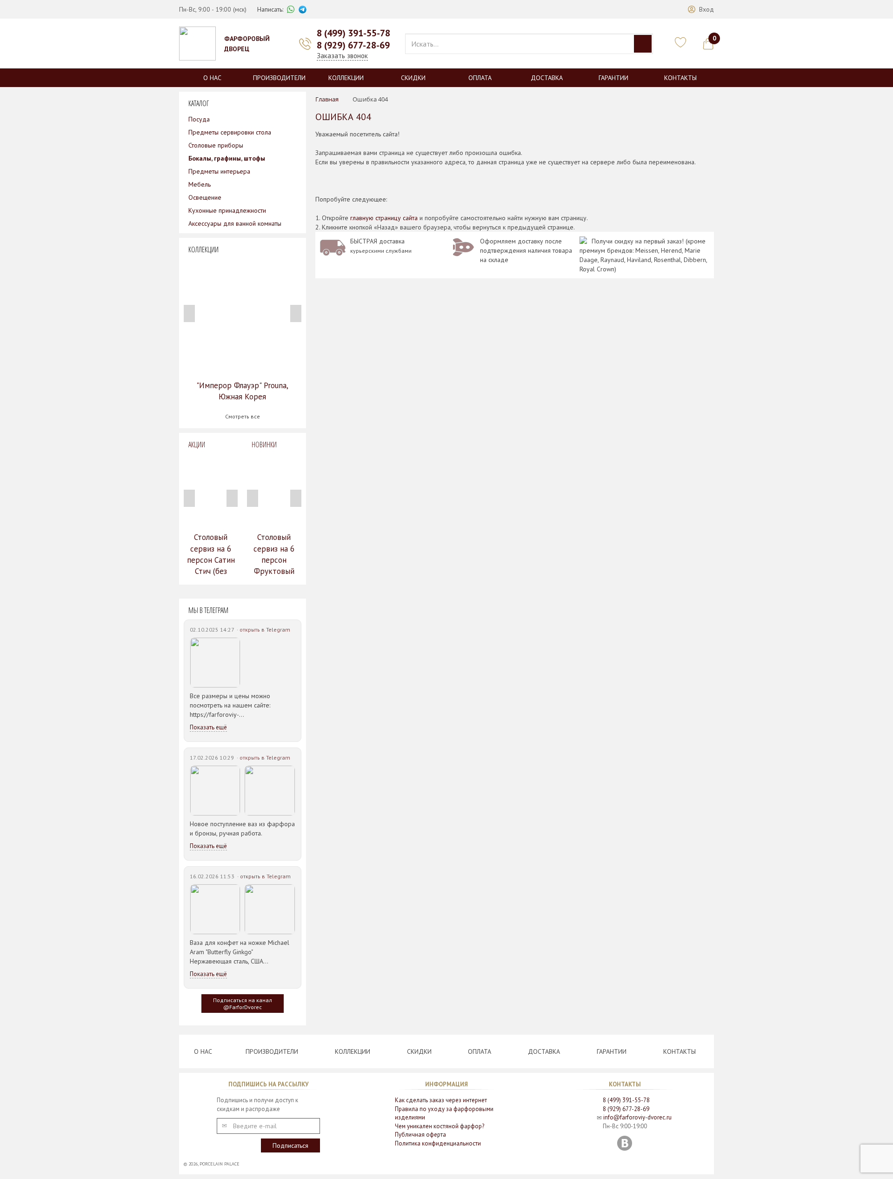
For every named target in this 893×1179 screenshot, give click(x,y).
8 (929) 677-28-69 (353, 45)
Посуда (199, 119)
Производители (279, 78)
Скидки (413, 78)
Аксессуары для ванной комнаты (234, 223)
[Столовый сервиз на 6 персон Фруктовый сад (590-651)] (274, 490)
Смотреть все (242, 416)
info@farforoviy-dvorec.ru (637, 1117)
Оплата (480, 78)
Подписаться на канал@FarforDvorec (242, 1004)
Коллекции (346, 78)
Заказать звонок (342, 55)
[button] (701, 9)
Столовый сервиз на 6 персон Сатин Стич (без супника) (211, 559)
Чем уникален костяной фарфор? (439, 1126)
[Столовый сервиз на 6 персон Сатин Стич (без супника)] (211, 490)
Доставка (547, 78)
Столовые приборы (215, 145)
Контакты (680, 78)
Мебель (199, 184)
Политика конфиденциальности (438, 1143)
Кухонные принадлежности (227, 210)
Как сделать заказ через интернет (441, 1100)
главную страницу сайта (384, 218)
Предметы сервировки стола (229, 132)
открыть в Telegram (265, 629)
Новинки (264, 444)
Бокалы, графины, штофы (226, 158)
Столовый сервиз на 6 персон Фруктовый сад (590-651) (274, 559)
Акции (196, 444)
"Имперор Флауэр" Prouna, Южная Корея (242, 391)
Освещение (204, 197)
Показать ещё (208, 727)
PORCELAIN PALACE (220, 1164)
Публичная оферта (420, 1135)
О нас (212, 78)
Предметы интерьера (219, 171)
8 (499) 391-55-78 (353, 33)
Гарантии (613, 78)
